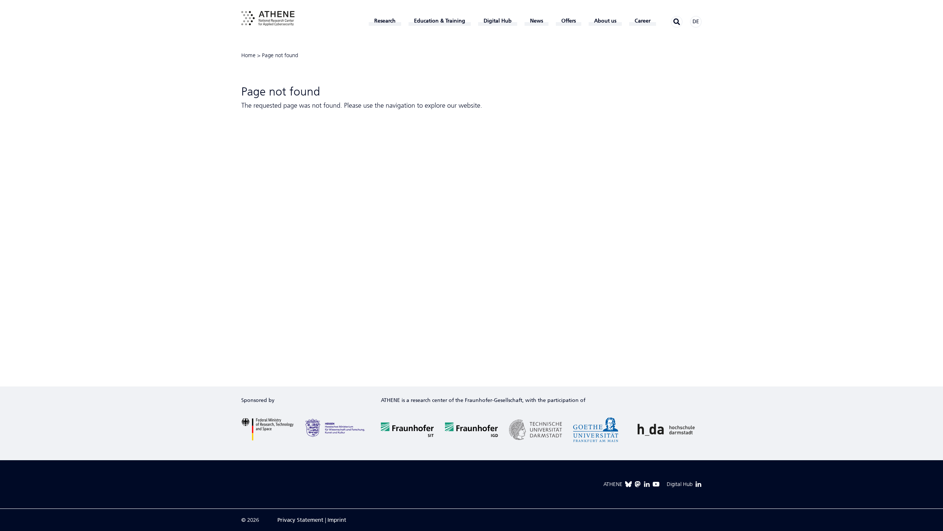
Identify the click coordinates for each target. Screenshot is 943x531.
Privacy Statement (300, 520)
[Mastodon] (637, 484)
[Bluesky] (628, 484)
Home (248, 55)
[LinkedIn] (647, 484)
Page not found (280, 55)
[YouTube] (656, 484)
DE (696, 21)
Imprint (336, 520)
